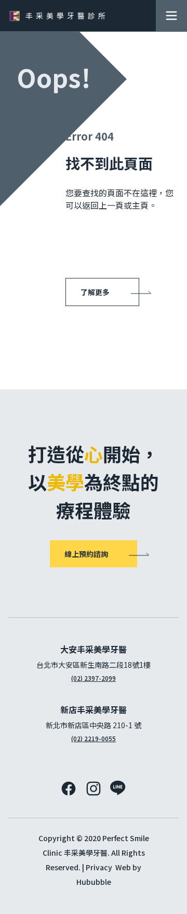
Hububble (93, 882)
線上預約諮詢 (86, 554)
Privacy (99, 867)
